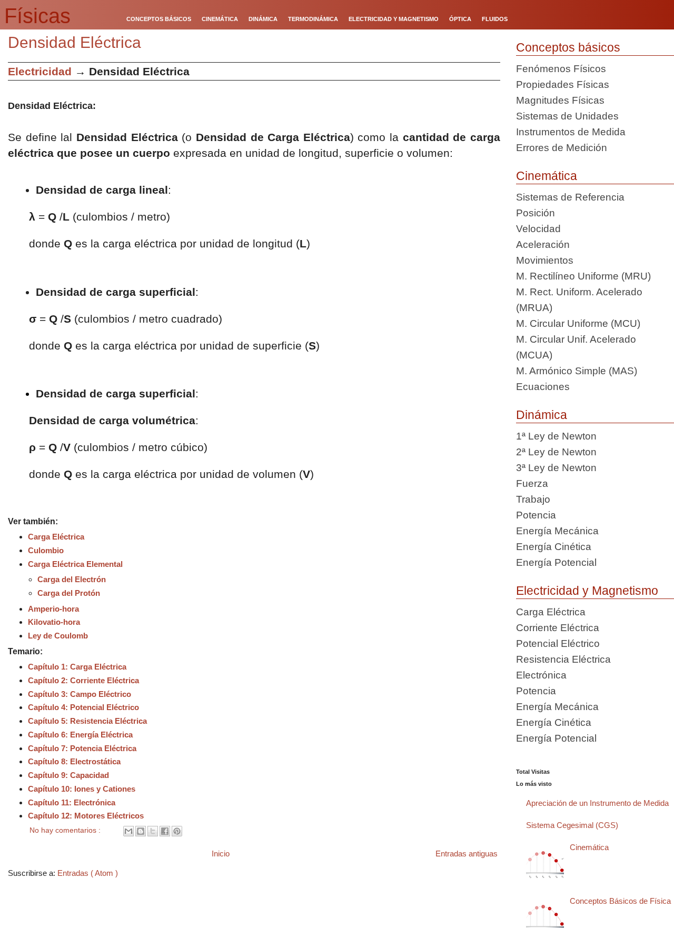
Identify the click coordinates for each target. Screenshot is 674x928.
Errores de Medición (561, 147)
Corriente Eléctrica (557, 627)
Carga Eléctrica (56, 536)
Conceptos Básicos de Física (620, 900)
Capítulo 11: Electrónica (71, 802)
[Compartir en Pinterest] (177, 831)
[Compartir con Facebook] (165, 831)
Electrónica (541, 675)
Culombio (46, 550)
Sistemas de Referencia (570, 197)
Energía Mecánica (557, 530)
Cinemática (546, 176)
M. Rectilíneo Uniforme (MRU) (583, 276)
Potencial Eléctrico (558, 643)
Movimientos (544, 260)
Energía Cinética (553, 546)
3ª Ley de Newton (556, 467)
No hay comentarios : (66, 830)
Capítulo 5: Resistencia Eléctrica (87, 720)
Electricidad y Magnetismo (587, 590)
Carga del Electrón (71, 579)
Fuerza (532, 483)
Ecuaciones (543, 386)
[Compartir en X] (152, 831)
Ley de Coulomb (58, 635)
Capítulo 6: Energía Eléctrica (80, 734)
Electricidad (40, 71)
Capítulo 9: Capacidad (68, 775)
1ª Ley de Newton (556, 436)
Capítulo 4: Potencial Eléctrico (83, 707)
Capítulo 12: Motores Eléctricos (86, 815)
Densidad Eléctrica (74, 42)
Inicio (221, 853)
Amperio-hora (53, 608)
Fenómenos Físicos (561, 68)
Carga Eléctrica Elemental (75, 564)
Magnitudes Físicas (560, 100)
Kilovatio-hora (54, 621)
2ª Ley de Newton (556, 451)
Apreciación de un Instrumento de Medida (597, 803)
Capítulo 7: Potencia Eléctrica (82, 748)
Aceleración (543, 244)
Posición (535, 212)
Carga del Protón (68, 592)
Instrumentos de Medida (571, 131)
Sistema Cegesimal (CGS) (572, 825)
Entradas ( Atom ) (87, 873)
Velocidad (538, 228)
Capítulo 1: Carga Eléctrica (77, 666)
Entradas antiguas (466, 853)
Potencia (536, 515)
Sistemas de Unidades (567, 116)
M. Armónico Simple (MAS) (576, 370)
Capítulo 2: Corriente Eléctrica (83, 680)
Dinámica (541, 415)
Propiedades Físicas (562, 84)
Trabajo (533, 499)
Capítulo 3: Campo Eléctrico (79, 694)
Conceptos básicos (568, 47)
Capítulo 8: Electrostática (74, 761)
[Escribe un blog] (140, 831)
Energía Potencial (556, 562)
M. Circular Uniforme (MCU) (578, 323)
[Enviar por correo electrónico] (128, 831)
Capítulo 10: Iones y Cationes (81, 788)
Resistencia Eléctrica (563, 659)
